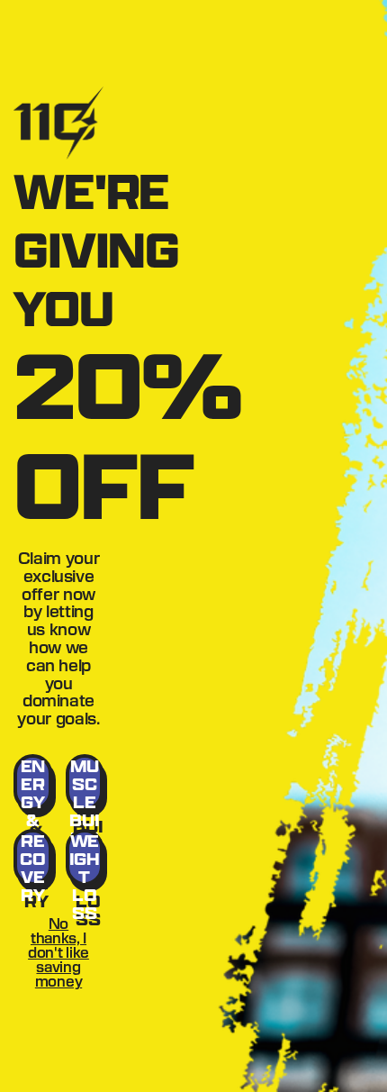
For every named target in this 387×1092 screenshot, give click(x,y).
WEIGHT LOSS (84, 858)
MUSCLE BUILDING (84, 783)
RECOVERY (32, 858)
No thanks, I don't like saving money (58, 952)
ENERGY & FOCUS (33, 783)
